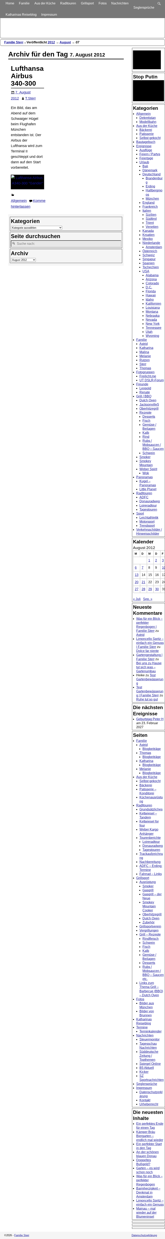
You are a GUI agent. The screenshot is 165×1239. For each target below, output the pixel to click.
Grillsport (87, 3)
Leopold (145, 388)
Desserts (148, 416)
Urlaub (144, 162)
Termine (142, 1027)
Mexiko (147, 239)
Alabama (152, 275)
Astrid (143, 343)
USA (145, 271)
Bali (145, 166)
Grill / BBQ (143, 396)
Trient (150, 222)
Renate (144, 392)
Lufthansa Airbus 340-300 (27, 76)
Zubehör (148, 922)
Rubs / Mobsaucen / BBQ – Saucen (153, 444)
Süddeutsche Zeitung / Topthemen (148, 1055)
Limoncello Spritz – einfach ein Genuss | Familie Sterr (150, 643)
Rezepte (145, 412)
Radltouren (68, 3)
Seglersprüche (143, 7)
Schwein (148, 453)
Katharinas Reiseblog (21, 14)
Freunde (142, 384)
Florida (151, 291)
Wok (145, 473)
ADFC (143, 497)
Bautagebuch (145, 142)
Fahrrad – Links (150, 874)
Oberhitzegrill (149, 408)
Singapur (149, 259)
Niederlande (151, 243)
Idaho (150, 299)
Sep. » (147, 599)
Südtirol (151, 218)
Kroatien (148, 234)
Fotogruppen (145, 372)
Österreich (149, 251)
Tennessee (153, 327)
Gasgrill (148, 890)
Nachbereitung (150, 862)
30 (157, 589)
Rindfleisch (150, 938)
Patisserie (146, 134)
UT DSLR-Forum (151, 380)
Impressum (49, 14)
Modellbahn (147, 121)
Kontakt (144, 1100)
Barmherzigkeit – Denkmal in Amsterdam (148, 1192)
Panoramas (144, 477)
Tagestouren (148, 509)
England (148, 202)
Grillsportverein (150, 926)
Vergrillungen (149, 930)
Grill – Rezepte (150, 934)
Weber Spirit (148, 469)
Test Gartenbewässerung (149, 679)
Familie (24, 3)
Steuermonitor (149, 1039)
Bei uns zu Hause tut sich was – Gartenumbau (149, 667)
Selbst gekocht (150, 138)
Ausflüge (145, 150)
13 (136, 575)
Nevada (151, 319)
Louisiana (153, 307)
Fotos (103, 3)
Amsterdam (154, 247)
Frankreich (150, 206)
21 (143, 582)
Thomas (145, 368)
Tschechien (150, 267)
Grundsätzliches (151, 809)
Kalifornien (153, 303)
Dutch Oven (147, 400)
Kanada (148, 230)
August (65, 42)
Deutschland (151, 174)
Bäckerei (145, 130)
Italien (146, 210)
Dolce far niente (147, 651)
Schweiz (148, 255)
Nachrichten (120, 3)
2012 (51, 42)
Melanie (145, 356)
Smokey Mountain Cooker (149, 906)
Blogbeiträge (151, 749)
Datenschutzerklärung (144, 1235)
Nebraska (153, 315)
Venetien (152, 226)
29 (150, 589)
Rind (145, 436)
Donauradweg (149, 501)
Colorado (152, 283)
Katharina (146, 348)
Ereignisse (144, 146)
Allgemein (19, 201)
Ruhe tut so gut (147, 699)
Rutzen (144, 360)
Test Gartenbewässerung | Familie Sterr (149, 691)
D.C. (149, 287)
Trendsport (147, 525)
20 (136, 582)
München (152, 198)
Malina (144, 352)
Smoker (145, 457)
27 (136, 589)
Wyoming (152, 335)
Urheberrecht (148, 1104)
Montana (152, 311)
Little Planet (147, 489)
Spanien (148, 263)
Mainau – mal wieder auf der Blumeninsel (146, 1212)
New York (153, 323)
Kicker (143, 1071)
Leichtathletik (148, 517)
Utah (149, 331)
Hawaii (151, 295)
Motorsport (147, 521)
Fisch (146, 420)
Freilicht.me (147, 376)
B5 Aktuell (146, 1067)
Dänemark (149, 170)
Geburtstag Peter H (150, 719)
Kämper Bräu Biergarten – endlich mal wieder (149, 1136)
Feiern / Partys (149, 154)
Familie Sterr (13, 42)
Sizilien (151, 214)
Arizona (151, 279)
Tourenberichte (150, 837)
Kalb (145, 432)
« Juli (137, 599)
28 (143, 589)
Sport (140, 513)
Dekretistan (147, 117)
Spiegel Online (150, 1063)
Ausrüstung (147, 882)
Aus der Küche (45, 3)
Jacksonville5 (149, 404)
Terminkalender (150, 1031)
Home (10, 3)
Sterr (142, 364)
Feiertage (146, 158)
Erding (150, 186)
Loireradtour (148, 505)
